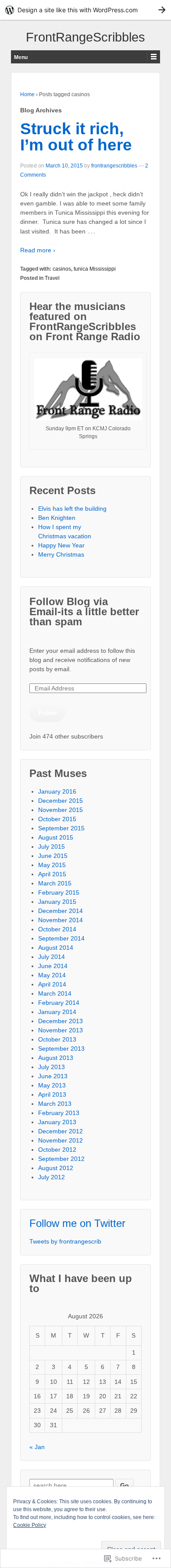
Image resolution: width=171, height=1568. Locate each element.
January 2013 (57, 1122)
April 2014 (52, 984)
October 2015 (57, 818)
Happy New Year (61, 545)
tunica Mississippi (95, 269)
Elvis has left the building (73, 508)
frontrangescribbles (114, 166)
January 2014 (57, 1011)
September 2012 (61, 1158)
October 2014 (57, 929)
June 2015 (53, 855)
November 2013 (60, 1030)
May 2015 (52, 864)
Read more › (37, 250)
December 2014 (60, 910)
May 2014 (52, 975)
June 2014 (53, 965)
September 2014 (61, 938)
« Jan (37, 1446)
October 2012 (57, 1149)
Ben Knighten (56, 517)
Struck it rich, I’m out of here (76, 137)
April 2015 (52, 874)
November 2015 (60, 809)
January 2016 (57, 791)
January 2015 (57, 901)
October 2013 (57, 1039)
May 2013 (52, 1085)
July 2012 (51, 1177)
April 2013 (52, 1094)
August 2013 (55, 1057)
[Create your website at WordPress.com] (85, 10)
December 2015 (60, 800)
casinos (62, 269)
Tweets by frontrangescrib (65, 1241)
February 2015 (58, 892)
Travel (52, 278)
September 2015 (61, 828)
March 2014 (54, 993)
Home (27, 94)
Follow (48, 712)
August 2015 (55, 837)
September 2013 (61, 1048)
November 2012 (60, 1140)
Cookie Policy (29, 1525)
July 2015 (51, 846)
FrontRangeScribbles (85, 37)
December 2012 (60, 1131)
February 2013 (58, 1112)
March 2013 (54, 1103)
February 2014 (58, 1002)
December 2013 (60, 1020)
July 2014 (51, 956)
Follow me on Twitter (77, 1223)
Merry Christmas (61, 554)
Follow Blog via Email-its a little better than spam (84, 611)
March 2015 (54, 883)
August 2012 (55, 1167)
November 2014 (60, 919)
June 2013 (53, 1076)
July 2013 (51, 1066)
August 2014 (55, 947)
